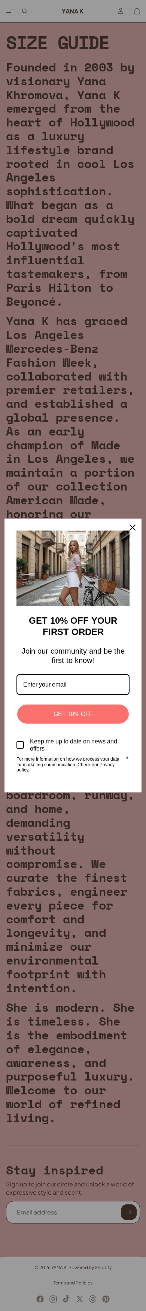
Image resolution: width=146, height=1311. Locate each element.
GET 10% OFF (73, 714)
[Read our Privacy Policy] (127, 759)
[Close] (133, 528)
